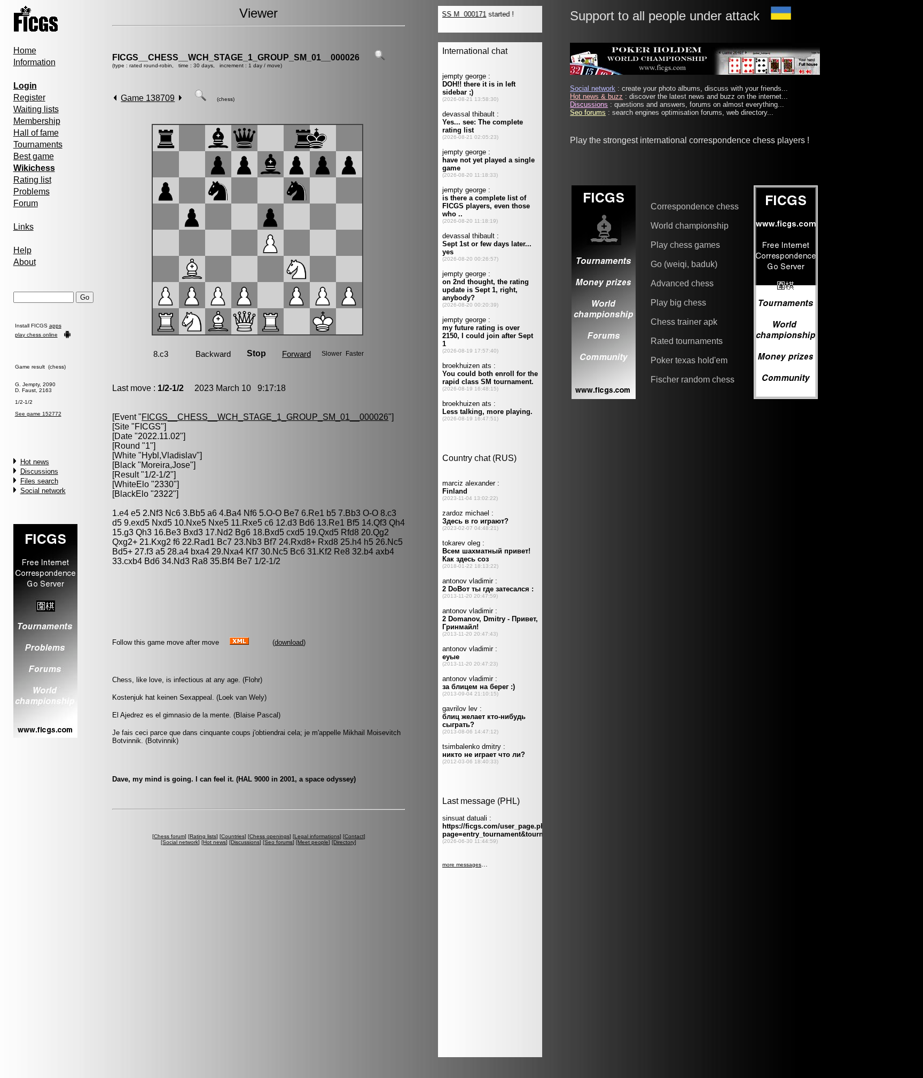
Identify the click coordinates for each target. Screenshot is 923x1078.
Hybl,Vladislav (169, 455)
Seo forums (278, 842)
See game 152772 (38, 414)
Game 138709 (148, 98)
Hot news (34, 462)
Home (24, 50)
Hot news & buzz (596, 96)
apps (55, 326)
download (289, 642)
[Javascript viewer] (200, 98)
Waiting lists (36, 109)
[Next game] (180, 98)
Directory (344, 842)
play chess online (36, 335)
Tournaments (37, 144)
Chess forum (169, 836)
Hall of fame (36, 132)
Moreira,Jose (165, 465)
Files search (39, 481)
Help (22, 250)
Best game (33, 156)
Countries (233, 836)
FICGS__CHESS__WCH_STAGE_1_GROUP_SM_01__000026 (235, 57)
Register (29, 97)
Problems (31, 191)
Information (34, 62)
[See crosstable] (379, 57)
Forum (25, 203)
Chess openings (269, 836)
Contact (354, 836)
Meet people (313, 842)
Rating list (32, 179)
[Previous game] (115, 98)
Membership (36, 121)
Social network (43, 491)
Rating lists (203, 836)
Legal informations (317, 836)
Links (23, 226)
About (24, 262)
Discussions (39, 471)
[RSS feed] (239, 641)
